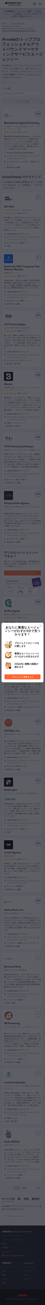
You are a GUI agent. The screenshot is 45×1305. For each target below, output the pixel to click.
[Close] (41, 626)
